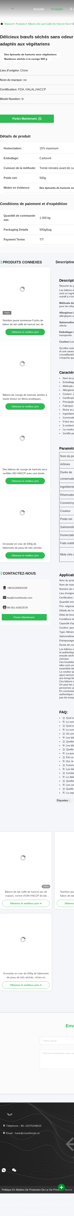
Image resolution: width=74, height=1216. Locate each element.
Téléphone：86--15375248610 (23, 1125)
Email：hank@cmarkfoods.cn (22, 1133)
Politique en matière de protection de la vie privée (31, 1189)
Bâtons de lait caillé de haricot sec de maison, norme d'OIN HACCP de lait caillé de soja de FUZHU (26, 894)
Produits (57, 9)
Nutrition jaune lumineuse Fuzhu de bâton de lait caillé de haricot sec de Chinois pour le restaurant (23, 324)
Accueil (38, 9)
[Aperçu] (14, 9)
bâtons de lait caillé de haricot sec (49, 23)
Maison (8, 23)
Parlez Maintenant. (24, 118)
